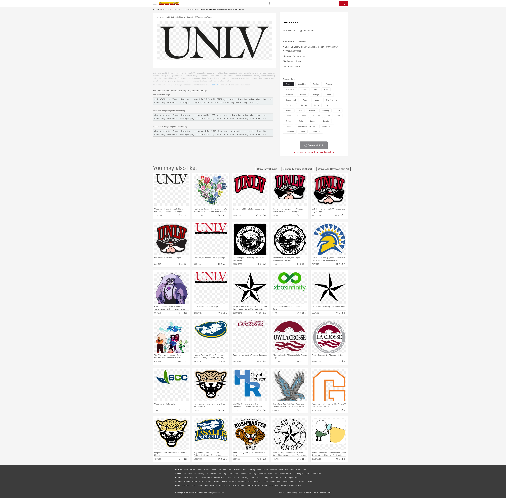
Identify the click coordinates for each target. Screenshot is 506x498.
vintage (316, 95)
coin (301, 121)
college (289, 121)
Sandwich (232, 486)
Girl (262, 478)
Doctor (228, 478)
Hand (296, 478)
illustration (290, 89)
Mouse (288, 474)
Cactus (206, 470)
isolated (312, 110)
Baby (191, 478)
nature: (178, 470)
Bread (283, 486)
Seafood (241, 486)
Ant (185, 474)
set (328, 116)
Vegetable (249, 486)
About (281, 493)
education (290, 105)
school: (178, 481)
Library (265, 482)
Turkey (313, 474)
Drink (206, 486)
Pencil (224, 482)
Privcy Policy (297, 493)
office (288, 126)
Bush (286, 470)
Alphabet (292, 482)
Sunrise (265, 470)
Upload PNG (325, 493)
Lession (310, 482)
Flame (230, 470)
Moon (259, 470)
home (252, 478)
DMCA (315, 493)
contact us (216, 85)
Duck (230, 474)
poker (305, 100)
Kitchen (258, 486)
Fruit (220, 486)
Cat (207, 474)
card (338, 110)
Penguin (300, 474)
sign (315, 89)
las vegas (301, 116)
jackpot (304, 105)
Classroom (208, 482)
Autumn (192, 470)
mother (209, 478)
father (272, 478)
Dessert (199, 486)
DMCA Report (291, 22)
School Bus (242, 482)
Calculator (301, 482)
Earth (220, 470)
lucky (288, 116)
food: (178, 485)
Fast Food (213, 486)
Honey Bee (262, 474)
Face (284, 478)
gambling (302, 84)
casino (304, 89)
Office (285, 482)
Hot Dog (298, 486)
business (289, 95)
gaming (325, 110)
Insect (270, 474)
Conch (213, 470)
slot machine (331, 100)
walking (245, 478)
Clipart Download (174, 9)
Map (249, 482)
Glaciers (237, 470)
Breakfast (186, 486)
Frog (254, 474)
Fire (224, 470)
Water (281, 470)
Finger (290, 478)
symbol (289, 110)
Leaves (199, 470)
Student (187, 482)
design (316, 84)
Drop (298, 470)
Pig (294, 474)
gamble (329, 84)
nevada (325, 121)
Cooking (291, 486)
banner (313, 121)
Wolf (319, 474)
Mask (186, 478)
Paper (279, 482)
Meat (225, 486)
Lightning (251, 470)
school (288, 84)
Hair (257, 478)
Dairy (193, 486)
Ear (233, 478)
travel (316, 100)
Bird (194, 474)
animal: (178, 474)
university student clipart (297, 169)
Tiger (307, 474)
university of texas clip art (333, 169)
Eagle (235, 474)
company (290, 132)
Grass (244, 470)
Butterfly (201, 474)
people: (178, 478)
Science (272, 482)
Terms (288, 493)
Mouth (278, 478)
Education (232, 482)
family (203, 478)
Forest (304, 470)
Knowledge (257, 482)
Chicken (213, 474)
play (326, 89)
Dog (224, 474)
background (291, 100)
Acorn (186, 470)
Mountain (273, 470)
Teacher (194, 482)
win (300, 110)
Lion (275, 474)
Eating (277, 486)
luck (328, 105)
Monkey (281, 474)
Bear (190, 474)
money (303, 95)
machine (316, 116)
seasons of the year (306, 126)
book (303, 132)
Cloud (292, 470)
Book (201, 482)
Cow (219, 474)
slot (338, 116)
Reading (217, 482)
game (328, 95)
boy (266, 478)
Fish (249, 474)
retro (316, 105)
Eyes (238, 478)
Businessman (219, 478)
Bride (197, 478)
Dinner (264, 486)
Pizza (271, 486)
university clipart (267, 169)
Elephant (243, 474)
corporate (316, 132)
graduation (327, 126)
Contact (307, 493)
